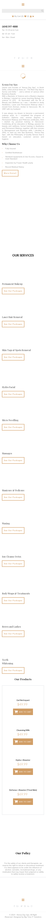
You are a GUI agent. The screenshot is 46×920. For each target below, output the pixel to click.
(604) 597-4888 (10, 26)
